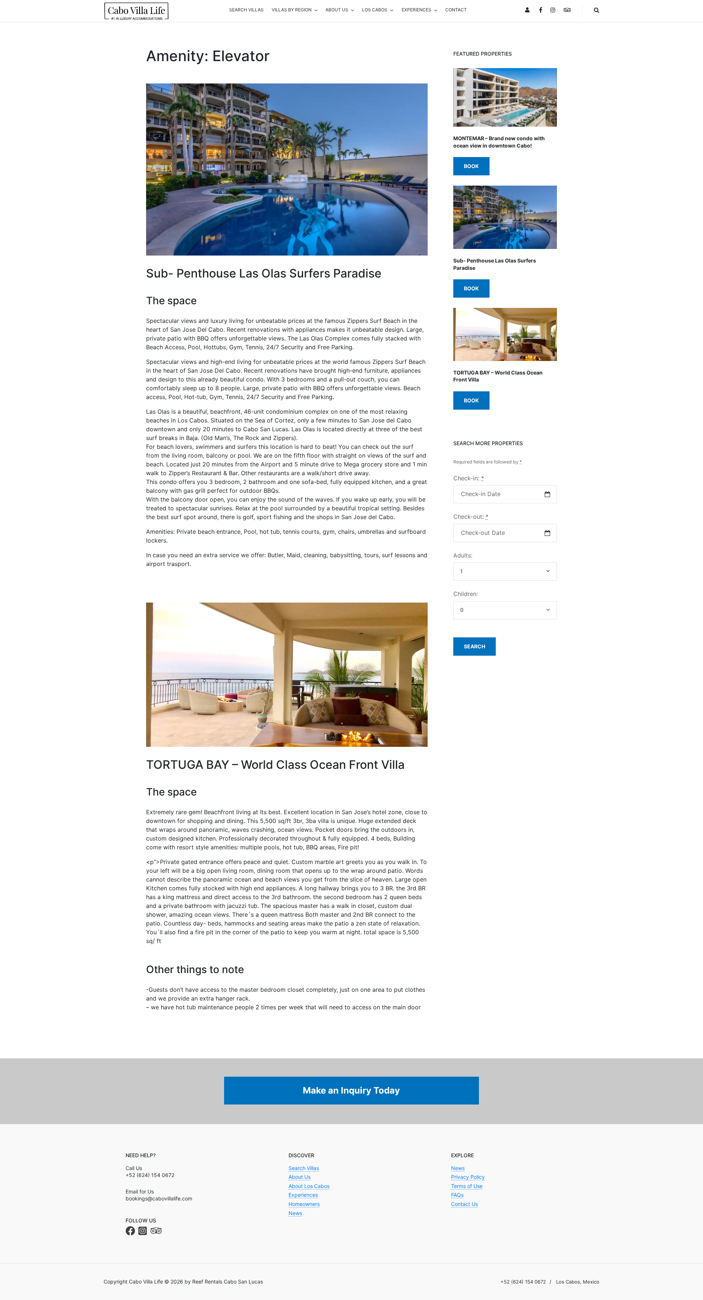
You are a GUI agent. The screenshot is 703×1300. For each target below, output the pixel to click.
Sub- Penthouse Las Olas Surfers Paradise (264, 273)
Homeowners (304, 1204)
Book (471, 166)
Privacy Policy (468, 1177)
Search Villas (304, 1168)
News (295, 1213)
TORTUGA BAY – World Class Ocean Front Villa (275, 764)
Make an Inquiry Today (351, 1090)
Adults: (462, 555)
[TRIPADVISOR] (567, 10)
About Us (299, 1177)
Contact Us (464, 1204)
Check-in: (468, 478)
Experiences (303, 1195)
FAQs (457, 1195)
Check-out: (470, 516)
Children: (465, 593)
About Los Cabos (309, 1186)
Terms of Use (467, 1186)
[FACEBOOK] (540, 10)
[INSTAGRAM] (552, 10)
